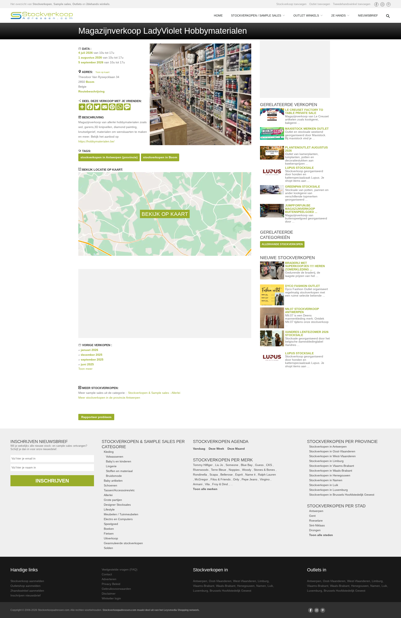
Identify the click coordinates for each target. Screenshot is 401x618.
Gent (312, 515)
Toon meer (85, 368)
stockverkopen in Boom (160, 157)
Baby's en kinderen (118, 461)
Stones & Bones (264, 469)
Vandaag (199, 448)
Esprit (239, 474)
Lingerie (111, 466)
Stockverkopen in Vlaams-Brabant (331, 465)
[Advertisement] (164, 303)
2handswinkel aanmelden (27, 590)
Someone (232, 465)
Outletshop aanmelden (25, 585)
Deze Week (216, 448)
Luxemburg (200, 590)
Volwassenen (114, 456)
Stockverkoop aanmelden (27, 581)
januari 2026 (89, 350)
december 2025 (91, 354)
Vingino (265, 479)
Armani (197, 484)
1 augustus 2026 (90, 57)
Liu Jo (219, 465)
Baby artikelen (113, 480)
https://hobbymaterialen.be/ (96, 141)
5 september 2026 (90, 62)
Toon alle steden (321, 535)
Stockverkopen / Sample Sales (256, 15)
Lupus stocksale (299, 167)
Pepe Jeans (249, 479)
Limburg (263, 581)
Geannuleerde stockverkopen (123, 543)
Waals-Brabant (225, 585)
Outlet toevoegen (319, 4)
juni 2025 (87, 364)
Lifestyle (109, 509)
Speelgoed (111, 524)
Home (218, 15)
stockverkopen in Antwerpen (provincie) (109, 157)
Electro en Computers (118, 519)
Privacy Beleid (111, 584)
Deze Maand (236, 448)
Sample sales (62, 4)
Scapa (213, 474)
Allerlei (108, 495)
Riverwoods (200, 469)
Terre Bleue (218, 469)
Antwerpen (316, 511)
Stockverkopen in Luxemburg (328, 489)
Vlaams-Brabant (203, 585)
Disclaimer (108, 593)
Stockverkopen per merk (223, 460)
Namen (261, 585)
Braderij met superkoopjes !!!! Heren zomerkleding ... (305, 266)
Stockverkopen (42, 4)
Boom (90, 81)
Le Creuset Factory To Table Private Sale (304, 111)
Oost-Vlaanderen (220, 581)
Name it (250, 474)
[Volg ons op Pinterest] (388, 4)
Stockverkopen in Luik (323, 485)
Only (236, 479)
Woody (246, 469)
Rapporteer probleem (96, 417)
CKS (269, 465)
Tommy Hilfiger (203, 465)
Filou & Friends (221, 479)
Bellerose (226, 474)
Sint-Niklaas (317, 525)
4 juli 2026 (85, 52)
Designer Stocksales (117, 504)
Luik (270, 585)
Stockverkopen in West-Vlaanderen (332, 456)
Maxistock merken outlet (307, 128)
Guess (259, 465)
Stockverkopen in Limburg (326, 461)
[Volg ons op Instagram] (382, 4)
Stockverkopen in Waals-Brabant (330, 470)
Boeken (109, 528)
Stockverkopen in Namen (325, 480)
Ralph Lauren (267, 474)
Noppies (234, 469)
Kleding (109, 451)
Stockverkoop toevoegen (291, 4)
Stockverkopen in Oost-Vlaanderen (332, 451)
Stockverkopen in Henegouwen (329, 475)
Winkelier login (111, 598)
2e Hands (338, 15)
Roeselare (316, 520)
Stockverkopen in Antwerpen (328, 446)
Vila (207, 484)
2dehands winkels (97, 4)
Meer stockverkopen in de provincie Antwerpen (109, 397)
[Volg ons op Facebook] (376, 4)
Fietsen (109, 533)
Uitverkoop (111, 538)
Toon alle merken (205, 489)
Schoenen (110, 485)
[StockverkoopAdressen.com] (41, 15)
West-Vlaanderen (244, 581)
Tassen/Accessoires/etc (119, 490)
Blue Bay (247, 465)
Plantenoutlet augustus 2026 (306, 149)
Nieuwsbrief (368, 15)
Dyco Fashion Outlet (302, 286)
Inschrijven (52, 481)
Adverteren (109, 579)
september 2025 (92, 359)
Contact (107, 574)
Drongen (315, 530)
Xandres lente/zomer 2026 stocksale (307, 333)
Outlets (77, 4)
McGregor (201, 479)
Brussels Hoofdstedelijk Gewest (230, 590)
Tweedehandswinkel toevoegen (351, 4)
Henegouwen (246, 585)
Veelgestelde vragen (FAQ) (119, 569)
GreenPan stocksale (302, 186)
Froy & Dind (220, 484)
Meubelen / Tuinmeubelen (121, 514)
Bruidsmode (114, 475)
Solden (108, 548)
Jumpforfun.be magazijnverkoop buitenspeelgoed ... (301, 209)
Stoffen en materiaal (119, 471)
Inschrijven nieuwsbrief (25, 595)
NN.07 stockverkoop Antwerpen (302, 310)
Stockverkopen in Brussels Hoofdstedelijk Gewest (341, 494)
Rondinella (200, 474)
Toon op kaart (102, 72)
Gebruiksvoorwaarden (116, 588)
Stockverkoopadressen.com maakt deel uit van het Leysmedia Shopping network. (151, 610)
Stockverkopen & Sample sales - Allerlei (154, 392)
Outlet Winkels (306, 15)
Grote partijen (113, 500)
